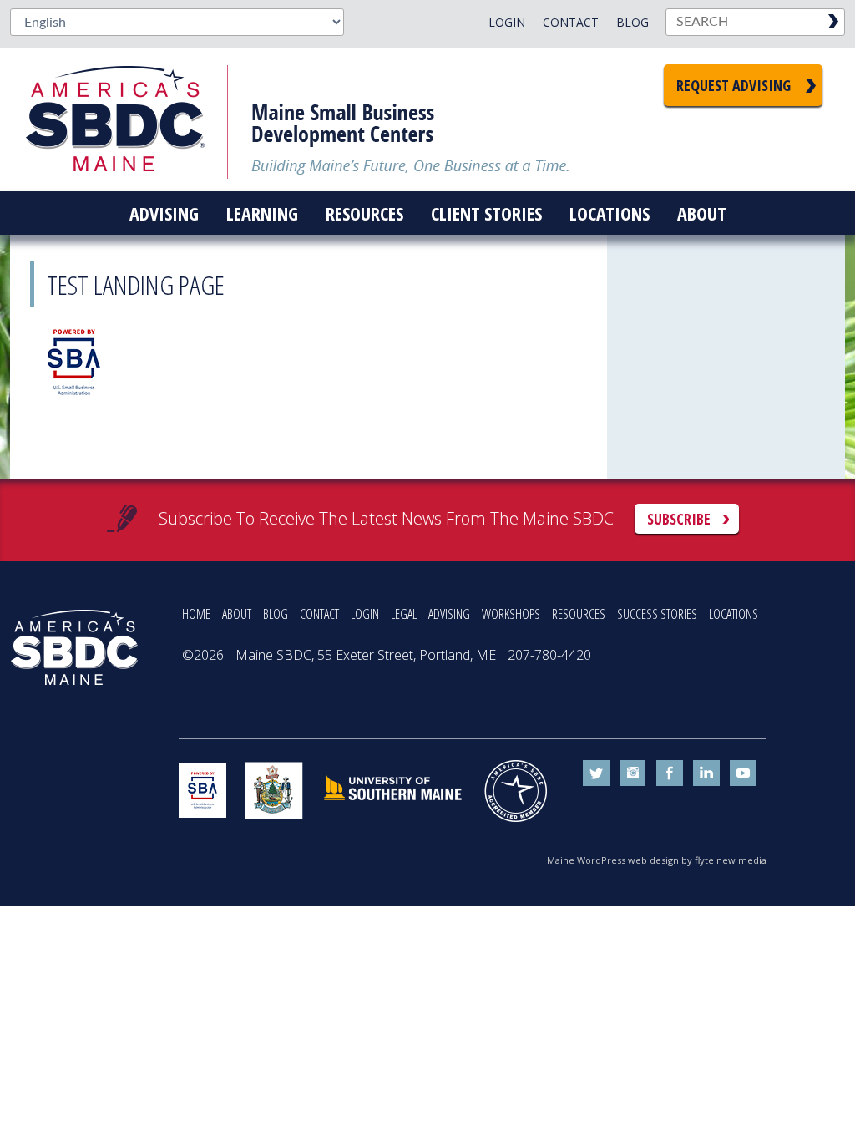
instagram (633, 773)
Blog (632, 22)
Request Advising (733, 85)
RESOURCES (578, 614)
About (701, 213)
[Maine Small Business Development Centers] (127, 119)
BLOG (275, 614)
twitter (596, 773)
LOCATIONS (733, 614)
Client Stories (486, 213)
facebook (669, 773)
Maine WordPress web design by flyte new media (656, 860)
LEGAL (404, 614)
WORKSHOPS (511, 614)
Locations (609, 213)
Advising (164, 213)
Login (506, 22)
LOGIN (365, 614)
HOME (196, 614)
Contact (571, 22)
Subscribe (679, 519)
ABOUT (236, 614)
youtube (743, 773)
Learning (262, 213)
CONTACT (319, 614)
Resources (364, 213)
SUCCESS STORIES (657, 614)
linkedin (706, 773)
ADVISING (449, 614)
